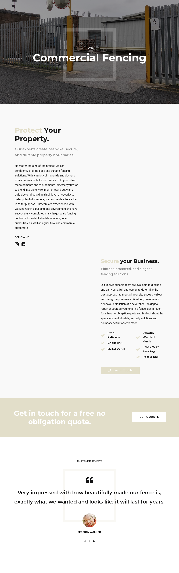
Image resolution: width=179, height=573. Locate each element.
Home (90, 47)
